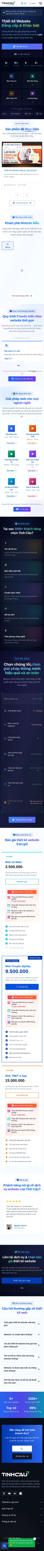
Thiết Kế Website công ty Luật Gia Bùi (20, 170)
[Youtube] (9, 1493)
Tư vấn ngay (22, 509)
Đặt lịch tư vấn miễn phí (22, 379)
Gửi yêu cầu (22, 1456)
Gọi (22, 1288)
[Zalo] (20, 1493)
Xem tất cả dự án (22, 203)
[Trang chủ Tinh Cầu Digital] (8, 3)
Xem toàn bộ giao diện (22, 296)
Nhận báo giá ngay (22, 1280)
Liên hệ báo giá (22, 1095)
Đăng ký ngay (22, 882)
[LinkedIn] (15, 1493)
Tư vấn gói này (22, 987)
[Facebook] (4, 1493)
